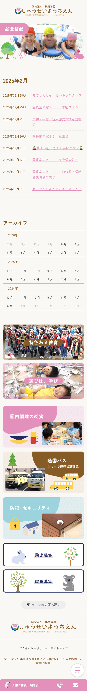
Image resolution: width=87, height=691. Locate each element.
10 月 (36, 271)
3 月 (50, 252)
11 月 (23, 271)
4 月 (36, 252)
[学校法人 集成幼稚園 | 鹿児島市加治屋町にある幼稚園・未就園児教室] (43, 11)
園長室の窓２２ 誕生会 (50, 136)
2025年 (13, 261)
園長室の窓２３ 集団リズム (55, 107)
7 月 (77, 244)
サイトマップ (59, 648)
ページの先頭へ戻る (46, 604)
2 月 (63, 252)
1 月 (77, 252)
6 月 (10, 252)
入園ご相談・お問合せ (26, 685)
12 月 (10, 271)
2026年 (13, 235)
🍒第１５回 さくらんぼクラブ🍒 (57, 147)
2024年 (13, 288)
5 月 (23, 252)
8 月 (64, 244)
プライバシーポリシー (33, 648)
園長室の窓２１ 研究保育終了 (55, 159)
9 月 (50, 271)
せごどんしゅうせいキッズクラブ (57, 95)
